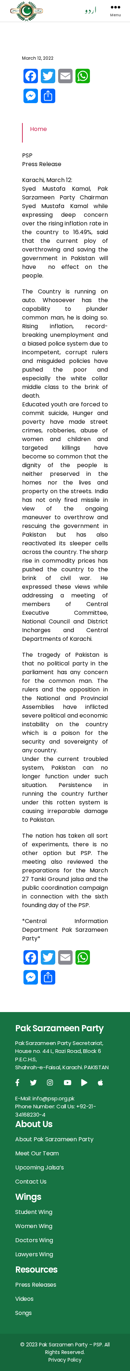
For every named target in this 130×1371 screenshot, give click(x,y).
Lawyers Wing (34, 1254)
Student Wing (33, 1212)
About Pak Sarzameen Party (54, 1139)
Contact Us (31, 1181)
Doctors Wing (34, 1240)
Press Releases (35, 1285)
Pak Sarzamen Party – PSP (70, 1344)
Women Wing (33, 1226)
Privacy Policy (64, 1359)
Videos (24, 1299)
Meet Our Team (37, 1153)
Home (38, 129)
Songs (23, 1313)
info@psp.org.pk (53, 1098)
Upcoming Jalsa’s (39, 1167)
